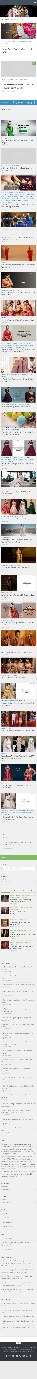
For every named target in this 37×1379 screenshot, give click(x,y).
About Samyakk (7, 838)
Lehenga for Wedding (15, 1161)
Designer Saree (8, 1151)
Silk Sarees (4, 235)
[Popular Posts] (14, 891)
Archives (3, 879)
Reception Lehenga (25, 1166)
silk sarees (24, 1174)
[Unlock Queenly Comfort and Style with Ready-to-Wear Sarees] (18, 253)
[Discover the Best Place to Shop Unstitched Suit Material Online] (18, 691)
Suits (31, 200)
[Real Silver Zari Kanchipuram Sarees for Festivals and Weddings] (18, 610)
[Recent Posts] (5, 891)
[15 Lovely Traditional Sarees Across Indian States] (18, 308)
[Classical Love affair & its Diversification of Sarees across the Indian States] (18, 219)
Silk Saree (17, 1174)
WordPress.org (7, 1226)
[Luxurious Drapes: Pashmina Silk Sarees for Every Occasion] (18, 583)
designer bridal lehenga (6, 1149)
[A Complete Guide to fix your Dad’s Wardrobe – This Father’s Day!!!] (18, 156)
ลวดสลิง (5, 1289)
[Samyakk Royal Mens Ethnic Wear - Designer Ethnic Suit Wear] (16, 102)
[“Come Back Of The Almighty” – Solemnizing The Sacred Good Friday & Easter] (18, 420)
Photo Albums (7, 849)
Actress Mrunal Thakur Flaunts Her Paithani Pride (18, 652)
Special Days (5, 165)
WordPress (13, 1351)
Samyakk (17, 1169)
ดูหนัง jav (6, 1283)
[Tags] (31, 891)
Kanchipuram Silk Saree (17, 196)
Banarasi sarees (16, 1144)
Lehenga (4, 347)
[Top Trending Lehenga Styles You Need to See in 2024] (18, 448)
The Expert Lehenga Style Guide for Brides (15, 407)
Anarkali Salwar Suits (8, 192)
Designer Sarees (25, 194)
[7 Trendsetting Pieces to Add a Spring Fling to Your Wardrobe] (18, 365)
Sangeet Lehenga (25, 1169)
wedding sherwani (13, 1176)
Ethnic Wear (24, 1151)
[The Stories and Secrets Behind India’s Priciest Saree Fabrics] (5, 945)
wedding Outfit (19, 347)
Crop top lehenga (13, 194)
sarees (4, 1174)
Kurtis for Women (13, 812)
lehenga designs (5, 1161)
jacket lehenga (31, 1151)
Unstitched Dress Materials (17, 79)
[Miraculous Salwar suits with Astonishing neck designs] (18, 128)
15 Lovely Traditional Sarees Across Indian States (18, 320)
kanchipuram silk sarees (10, 1156)
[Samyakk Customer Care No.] (25, 102)
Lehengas (31, 198)
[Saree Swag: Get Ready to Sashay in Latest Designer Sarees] (18, 479)
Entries (6, 1218)
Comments (7, 1222)
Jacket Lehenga (28, 345)
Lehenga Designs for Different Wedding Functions (18, 519)
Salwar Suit (11, 1169)
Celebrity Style (20, 648)
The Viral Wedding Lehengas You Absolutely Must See (19, 1104)
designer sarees (16, 1151)
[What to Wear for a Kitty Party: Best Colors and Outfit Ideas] (5, 933)
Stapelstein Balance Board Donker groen (15, 1261)
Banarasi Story (17, 229)
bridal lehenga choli (18, 1146)
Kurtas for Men (11, 198)
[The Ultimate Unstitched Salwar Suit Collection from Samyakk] (18, 69)
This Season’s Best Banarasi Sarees (13, 678)
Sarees (20, 200)
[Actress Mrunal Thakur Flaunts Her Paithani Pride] (18, 638)
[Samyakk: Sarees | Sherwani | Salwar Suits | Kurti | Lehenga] (28, 102)
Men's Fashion (5, 200)
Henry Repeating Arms (10, 1270)
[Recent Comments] (22, 891)
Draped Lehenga (18, 345)
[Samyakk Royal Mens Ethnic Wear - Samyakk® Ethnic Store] (13, 102)
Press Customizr (29, 1351)
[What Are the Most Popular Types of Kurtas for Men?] (5, 923)
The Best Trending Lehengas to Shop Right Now (17, 1018)
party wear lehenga (6, 1166)
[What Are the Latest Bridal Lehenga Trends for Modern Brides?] (5, 898)
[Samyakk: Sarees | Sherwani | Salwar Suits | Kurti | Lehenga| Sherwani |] (19, 102)
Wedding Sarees (24, 235)
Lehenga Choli (19, 1159)
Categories (4, 1186)
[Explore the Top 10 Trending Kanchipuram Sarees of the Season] (18, 280)
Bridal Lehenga (6, 343)
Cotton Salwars (21, 811)
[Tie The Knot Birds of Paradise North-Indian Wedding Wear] (18, 772)
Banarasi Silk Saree (25, 1144)
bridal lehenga (7, 1146)
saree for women (22, 1171)
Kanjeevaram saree (20, 1156)
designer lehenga (19, 1149)
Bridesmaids (15, 343)
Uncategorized (13, 41)
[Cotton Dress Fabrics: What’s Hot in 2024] (18, 31)
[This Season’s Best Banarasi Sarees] (18, 665)
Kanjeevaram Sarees (23, 233)
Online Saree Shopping (27, 1164)
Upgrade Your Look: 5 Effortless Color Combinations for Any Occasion (17, 1263)
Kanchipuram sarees (20, 1154)
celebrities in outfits (7, 648)
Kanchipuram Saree (8, 1154)
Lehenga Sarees (22, 198)
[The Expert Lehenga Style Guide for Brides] (18, 395)
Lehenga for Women (28, 1161)
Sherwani (26, 200)
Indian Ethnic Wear (23, 231)
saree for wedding (12, 1171)
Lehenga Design (28, 1159)
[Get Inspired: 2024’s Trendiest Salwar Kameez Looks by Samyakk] (18, 801)
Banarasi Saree (6, 1144)
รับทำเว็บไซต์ (7, 1276)
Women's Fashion (6, 202)
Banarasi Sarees (21, 192)
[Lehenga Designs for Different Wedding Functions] (18, 507)
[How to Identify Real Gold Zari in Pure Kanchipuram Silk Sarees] (5, 910)
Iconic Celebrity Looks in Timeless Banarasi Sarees (18, 731)
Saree (4, 1171)
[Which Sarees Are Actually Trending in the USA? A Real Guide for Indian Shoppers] (18, 744)
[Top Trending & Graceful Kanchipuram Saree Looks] (18, 555)
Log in (5, 1213)
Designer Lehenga (6, 345)
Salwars (4, 41)
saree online (31, 1171)
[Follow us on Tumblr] (34, 102)
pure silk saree (15, 1166)
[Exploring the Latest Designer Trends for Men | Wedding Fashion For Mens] (18, 530)
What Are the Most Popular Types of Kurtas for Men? (18, 984)
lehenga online (6, 1164)
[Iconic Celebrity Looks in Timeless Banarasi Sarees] (18, 719)
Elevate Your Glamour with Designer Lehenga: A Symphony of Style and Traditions (16, 843)
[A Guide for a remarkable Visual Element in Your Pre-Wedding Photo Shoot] (18, 183)
